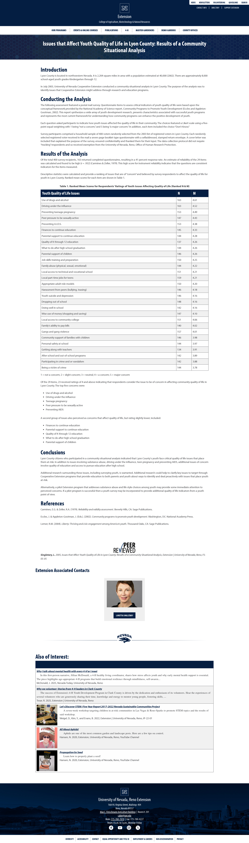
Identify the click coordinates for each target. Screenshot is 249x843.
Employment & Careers (142, 839)
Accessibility (82, 839)
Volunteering (219, 2)
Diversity (70, 839)
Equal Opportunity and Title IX (115, 839)
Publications (111, 30)
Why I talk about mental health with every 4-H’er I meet (67, 671)
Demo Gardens (168, 30)
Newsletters (204, 2)
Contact (95, 839)
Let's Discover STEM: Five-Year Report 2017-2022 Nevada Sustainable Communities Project (110, 706)
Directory (215, 7)
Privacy (180, 839)
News (193, 2)
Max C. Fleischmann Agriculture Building (118, 812)
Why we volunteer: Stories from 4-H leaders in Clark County (69, 688)
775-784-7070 (117, 819)
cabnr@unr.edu (124, 815)
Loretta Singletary (124, 615)
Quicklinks (233, 2)
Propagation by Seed (71, 752)
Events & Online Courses (85, 30)
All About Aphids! (69, 729)
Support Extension (231, 7)
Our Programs (59, 30)
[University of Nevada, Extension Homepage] (125, 792)
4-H (127, 30)
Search (244, 2)
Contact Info (202, 7)
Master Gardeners (145, 30)
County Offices (190, 30)
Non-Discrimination (164, 839)
